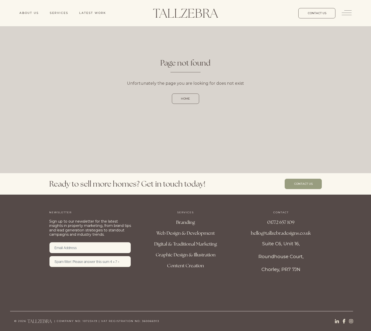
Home (185, 98)
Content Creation (185, 265)
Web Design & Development (185, 233)
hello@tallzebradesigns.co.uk (281, 233)
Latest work (92, 13)
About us (29, 13)
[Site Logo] (185, 13)
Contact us (317, 13)
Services (59, 13)
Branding (185, 222)
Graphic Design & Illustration (186, 255)
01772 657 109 (281, 222)
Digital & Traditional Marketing (185, 244)
